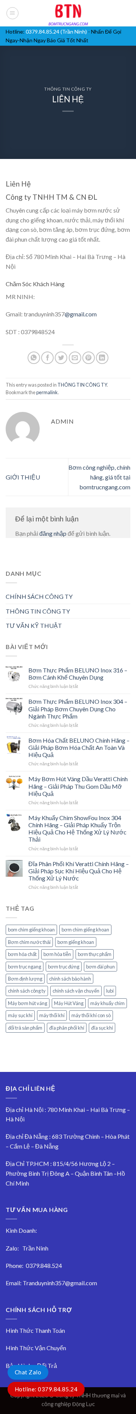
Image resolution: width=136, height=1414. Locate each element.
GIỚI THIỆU (23, 477)
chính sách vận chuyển (76, 991)
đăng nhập (52, 533)
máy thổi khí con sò (91, 1015)
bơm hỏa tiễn (57, 954)
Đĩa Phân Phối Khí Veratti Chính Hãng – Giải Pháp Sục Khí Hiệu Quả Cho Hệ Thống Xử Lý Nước (78, 871)
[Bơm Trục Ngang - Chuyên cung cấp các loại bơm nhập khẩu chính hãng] (68, 13)
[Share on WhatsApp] (34, 358)
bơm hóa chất (22, 954)
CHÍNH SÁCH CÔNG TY (39, 596)
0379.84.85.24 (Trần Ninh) (56, 31)
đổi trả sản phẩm (25, 1028)
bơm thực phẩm (94, 954)
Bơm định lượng (25, 979)
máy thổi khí (52, 1015)
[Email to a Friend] (75, 358)
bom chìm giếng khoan (31, 930)
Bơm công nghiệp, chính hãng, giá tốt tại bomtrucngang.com (99, 477)
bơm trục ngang (24, 967)
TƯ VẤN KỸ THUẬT (34, 625)
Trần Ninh (35, 1248)
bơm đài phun (100, 967)
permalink (47, 392)
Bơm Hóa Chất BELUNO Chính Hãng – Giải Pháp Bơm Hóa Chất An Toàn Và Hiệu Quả (79, 747)
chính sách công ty (27, 991)
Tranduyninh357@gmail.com (60, 1282)
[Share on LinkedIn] (102, 358)
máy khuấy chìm (107, 1003)
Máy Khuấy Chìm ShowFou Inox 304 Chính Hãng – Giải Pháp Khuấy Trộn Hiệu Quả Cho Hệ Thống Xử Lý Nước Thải (77, 828)
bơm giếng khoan (75, 942)
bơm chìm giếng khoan (85, 930)
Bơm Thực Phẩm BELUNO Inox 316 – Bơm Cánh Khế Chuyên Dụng (77, 673)
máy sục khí (20, 1015)
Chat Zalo (28, 1372)
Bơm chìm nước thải (29, 942)
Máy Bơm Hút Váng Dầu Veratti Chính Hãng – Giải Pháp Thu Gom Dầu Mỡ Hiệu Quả (78, 786)
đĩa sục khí (102, 1028)
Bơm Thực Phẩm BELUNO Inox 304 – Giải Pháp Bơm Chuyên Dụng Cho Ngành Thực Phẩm (77, 708)
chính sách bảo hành (70, 979)
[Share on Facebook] (47, 358)
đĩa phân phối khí (66, 1028)
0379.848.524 (44, 1265)
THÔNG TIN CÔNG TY (68, 88)
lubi (110, 991)
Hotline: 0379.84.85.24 (46, 1389)
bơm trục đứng (63, 967)
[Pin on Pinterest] (88, 358)
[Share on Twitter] (61, 358)
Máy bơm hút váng (27, 1003)
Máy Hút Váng (68, 1003)
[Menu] (12, 13)
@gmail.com (81, 314)
